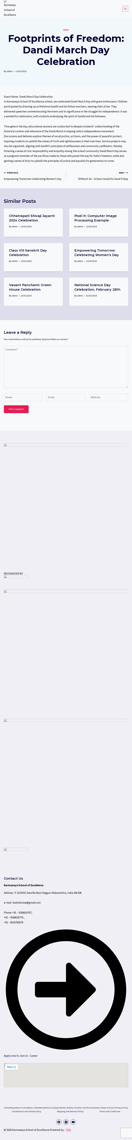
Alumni (96, 1107)
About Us (19, 1107)
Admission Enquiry (51, 1107)
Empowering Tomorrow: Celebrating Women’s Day (32, 176)
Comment (11, 349)
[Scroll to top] (9, 1134)
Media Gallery (66, 1107)
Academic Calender (33, 1107)
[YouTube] (73, 1122)
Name (8, 397)
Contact (110, 1107)
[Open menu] (125, 9)
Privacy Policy (121, 1107)
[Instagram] (66, 1122)
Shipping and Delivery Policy (70, 1111)
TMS (68, 1130)
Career (103, 1107)
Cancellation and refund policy (26, 1111)
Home (7, 1107)
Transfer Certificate (83, 1107)
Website (95, 397)
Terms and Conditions (109, 1111)
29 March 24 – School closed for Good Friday (103, 176)
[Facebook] (59, 1122)
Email (51, 397)
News (66, 30)
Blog (12, 1107)
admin (9, 71)
